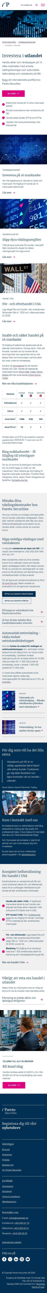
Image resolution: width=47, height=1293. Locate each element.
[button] (43, 5)
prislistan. (6, 682)
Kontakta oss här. (20, 480)
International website (11, 1242)
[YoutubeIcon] (28, 1259)
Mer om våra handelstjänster (17, 383)
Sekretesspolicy (9, 1201)
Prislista (6, 1160)
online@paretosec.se (18, 1218)
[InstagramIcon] (22, 1259)
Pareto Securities (9, 42)
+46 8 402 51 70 (21, 1223)
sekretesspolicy (29, 854)
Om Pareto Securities (11, 1170)
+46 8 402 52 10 (21, 1228)
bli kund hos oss (9, 583)
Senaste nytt (7, 1165)
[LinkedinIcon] (16, 1259)
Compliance (7, 1186)
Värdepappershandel (26, 42)
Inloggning (7, 1154)
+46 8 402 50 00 (19, 1233)
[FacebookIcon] (4, 1259)
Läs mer (6, 192)
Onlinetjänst (18, 366)
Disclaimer (7, 1191)
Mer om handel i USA (13, 962)
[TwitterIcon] (10, 1259)
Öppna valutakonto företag (18, 601)
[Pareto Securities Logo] (5, 5)
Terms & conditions (11, 1196)
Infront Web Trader (27, 372)
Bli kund (12, 94)
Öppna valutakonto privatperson (20, 594)
